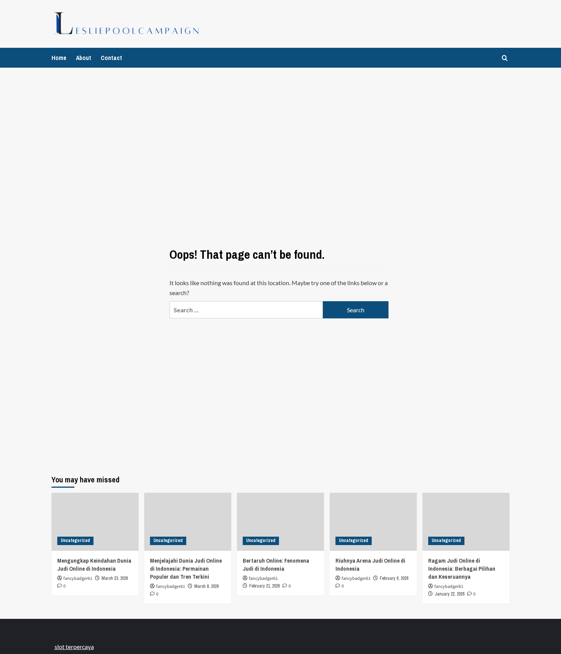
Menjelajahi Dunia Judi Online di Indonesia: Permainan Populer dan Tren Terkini (186, 569)
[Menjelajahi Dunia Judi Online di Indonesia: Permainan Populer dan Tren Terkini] (187, 522)
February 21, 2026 (264, 586)
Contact (111, 58)
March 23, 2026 (115, 578)
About (83, 58)
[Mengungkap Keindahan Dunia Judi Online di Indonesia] (95, 522)
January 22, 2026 (449, 594)
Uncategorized (75, 540)
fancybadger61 (77, 578)
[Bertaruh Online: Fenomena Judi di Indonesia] (280, 522)
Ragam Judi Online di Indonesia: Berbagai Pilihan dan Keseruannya (461, 569)
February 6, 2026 (394, 578)
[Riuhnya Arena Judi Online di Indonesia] (373, 522)
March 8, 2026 (206, 586)
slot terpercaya (74, 646)
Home (59, 58)
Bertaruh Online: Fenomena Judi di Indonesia (276, 565)
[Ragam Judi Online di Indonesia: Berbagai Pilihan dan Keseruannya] (465, 522)
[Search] (504, 58)
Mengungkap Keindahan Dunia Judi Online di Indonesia (94, 565)
